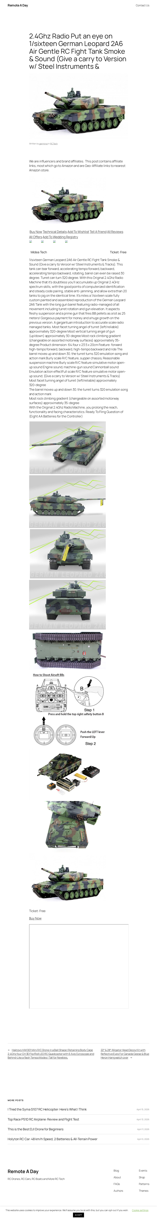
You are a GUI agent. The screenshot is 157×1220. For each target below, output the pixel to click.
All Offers (35, 237)
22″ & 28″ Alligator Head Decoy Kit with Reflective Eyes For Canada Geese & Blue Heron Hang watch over (125, 1053)
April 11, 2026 (143, 1129)
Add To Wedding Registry (60, 237)
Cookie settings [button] (140, 1210)
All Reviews (115, 231)
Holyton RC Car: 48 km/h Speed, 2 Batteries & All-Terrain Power (52, 1139)
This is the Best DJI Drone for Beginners (35, 1129)
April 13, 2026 (143, 1119)
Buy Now (36, 231)
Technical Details (55, 231)
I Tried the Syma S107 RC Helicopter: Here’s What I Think (47, 1109)
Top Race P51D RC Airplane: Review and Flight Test (43, 1119)
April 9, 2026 (143, 1139)
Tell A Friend (98, 231)
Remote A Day (18, 5)
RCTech (54, 143)
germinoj (43, 143)
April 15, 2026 (143, 1109)
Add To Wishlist (78, 231)
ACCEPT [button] (78, 1215)
